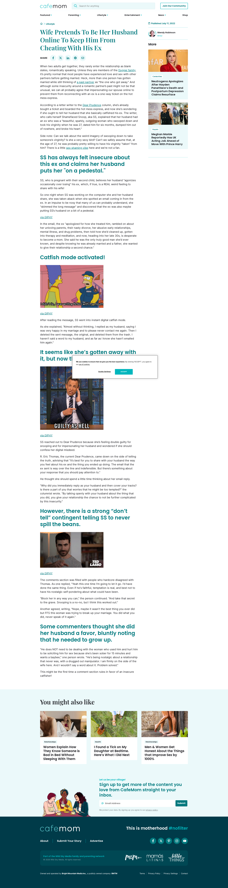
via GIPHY (46, 217)
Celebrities (157, 76)
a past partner (85, 82)
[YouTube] (185, 841)
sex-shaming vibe (77, 147)
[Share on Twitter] (60, 58)
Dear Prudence (92, 105)
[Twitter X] (161, 841)
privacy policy (152, 810)
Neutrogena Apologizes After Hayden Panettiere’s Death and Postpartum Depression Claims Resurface (167, 87)
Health (98, 742)
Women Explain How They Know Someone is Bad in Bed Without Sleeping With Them (61, 753)
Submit (181, 803)
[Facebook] (153, 841)
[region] (115, 367)
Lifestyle (50, 24)
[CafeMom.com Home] (53, 6)
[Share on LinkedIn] (68, 58)
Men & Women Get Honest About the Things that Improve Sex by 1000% (164, 753)
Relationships (50, 742)
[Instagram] (177, 841)
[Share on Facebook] (53, 58)
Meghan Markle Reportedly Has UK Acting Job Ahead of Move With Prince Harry (167, 139)
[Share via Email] (83, 58)
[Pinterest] (169, 841)
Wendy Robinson (166, 32)
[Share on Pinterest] (75, 58)
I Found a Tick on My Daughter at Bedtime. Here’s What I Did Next (112, 751)
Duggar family (126, 70)
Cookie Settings (104, 371)
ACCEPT (124, 372)
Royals (155, 129)
